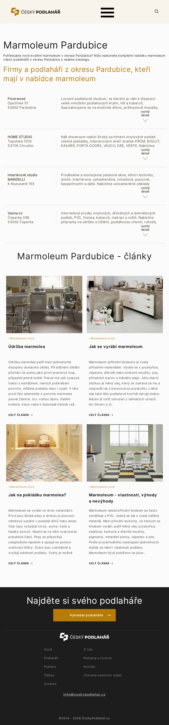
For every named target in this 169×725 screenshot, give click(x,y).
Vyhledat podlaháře (86, 615)
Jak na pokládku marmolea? (37, 495)
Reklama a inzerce (98, 658)
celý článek (18, 415)
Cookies (50, 684)
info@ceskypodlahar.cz (84, 695)
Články (49, 675)
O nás (88, 649)
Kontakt (90, 666)
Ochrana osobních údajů (103, 675)
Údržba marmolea (26, 346)
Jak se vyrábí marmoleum (116, 346)
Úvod (48, 649)
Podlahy (50, 666)
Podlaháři (51, 658)
